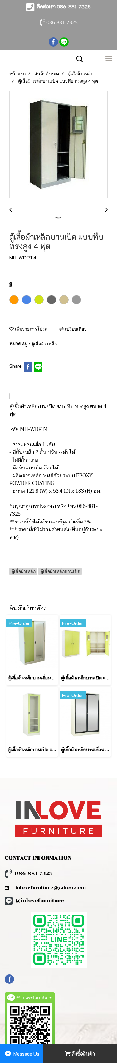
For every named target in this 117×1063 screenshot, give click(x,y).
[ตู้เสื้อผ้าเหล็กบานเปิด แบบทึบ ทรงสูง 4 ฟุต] (58, 144)
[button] (77, 59)
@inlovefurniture (39, 900)
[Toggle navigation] (109, 59)
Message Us (25, 1053)
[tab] (12, 396)
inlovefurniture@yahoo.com (47, 887)
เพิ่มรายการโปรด (31, 329)
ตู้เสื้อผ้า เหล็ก (44, 344)
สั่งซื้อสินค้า (83, 1053)
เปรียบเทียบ (75, 329)
